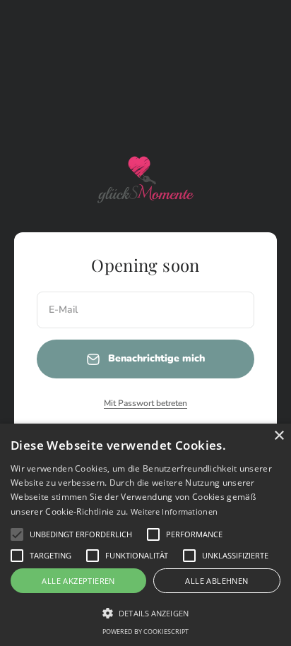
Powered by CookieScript (145, 631)
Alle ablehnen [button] (216, 580)
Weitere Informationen (174, 511)
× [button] (278, 436)
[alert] (145, 535)
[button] (17, 534)
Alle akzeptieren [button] (78, 580)
